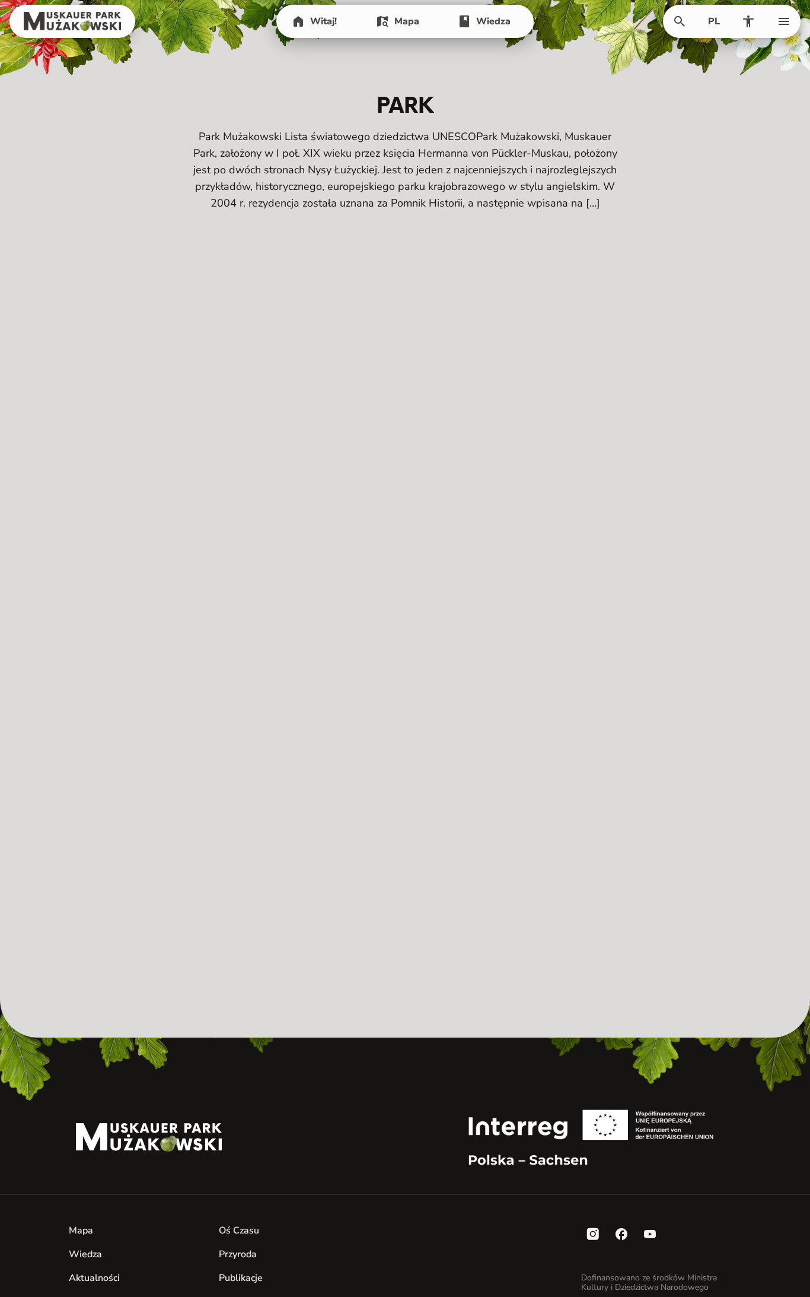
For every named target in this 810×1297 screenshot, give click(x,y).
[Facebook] (621, 1234)
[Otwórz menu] (784, 21)
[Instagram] (593, 1234)
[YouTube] (650, 1234)
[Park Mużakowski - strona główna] (72, 21)
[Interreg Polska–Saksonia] (600, 1137)
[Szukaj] (679, 21)
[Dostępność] (748, 21)
